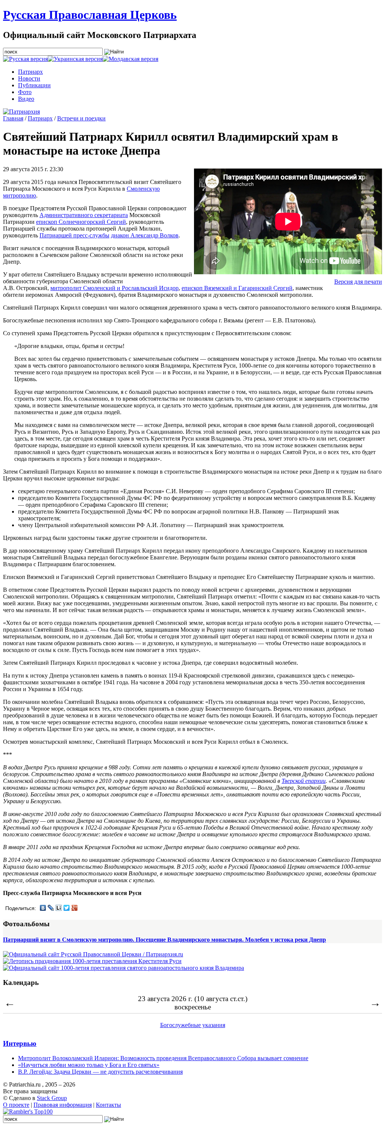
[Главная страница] (21, 111)
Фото (25, 92)
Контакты (108, 1105)
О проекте (16, 1105)
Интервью (19, 1043)
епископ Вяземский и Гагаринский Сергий (237, 288)
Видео (26, 99)
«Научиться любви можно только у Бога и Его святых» (88, 1065)
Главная (13, 118)
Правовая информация (62, 1105)
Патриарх (30, 71)
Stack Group (52, 1098)
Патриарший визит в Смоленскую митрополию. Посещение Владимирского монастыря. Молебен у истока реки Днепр (164, 939)
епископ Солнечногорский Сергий (81, 222)
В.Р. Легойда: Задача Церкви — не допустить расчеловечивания (100, 1071)
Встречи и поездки (81, 118)
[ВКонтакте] (43, 908)
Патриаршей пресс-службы (74, 235)
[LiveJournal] (51, 908)
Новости (29, 78)
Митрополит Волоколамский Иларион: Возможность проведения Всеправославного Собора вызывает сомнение (163, 1058)
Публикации (34, 85)
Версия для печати (358, 281)
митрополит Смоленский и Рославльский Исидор (114, 288)
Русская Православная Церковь (90, 14)
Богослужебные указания (192, 1025)
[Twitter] (67, 908)
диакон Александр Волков (145, 235)
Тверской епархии (304, 781)
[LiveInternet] (59, 908)
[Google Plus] (75, 908)
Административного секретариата (83, 215)
